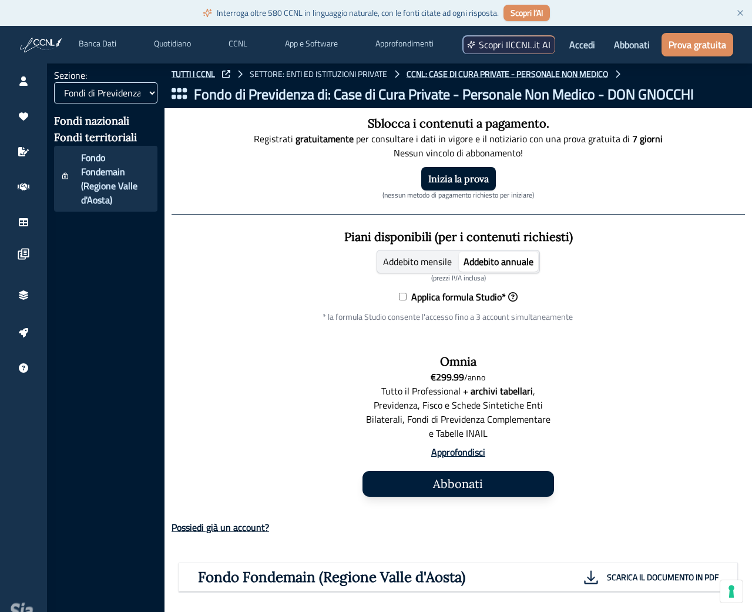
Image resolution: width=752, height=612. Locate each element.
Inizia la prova (458, 179)
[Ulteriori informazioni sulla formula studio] (513, 297)
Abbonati (632, 45)
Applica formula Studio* (456, 297)
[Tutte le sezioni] (179, 94)
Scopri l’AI (527, 12)
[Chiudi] (740, 13)
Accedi (582, 45)
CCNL (238, 43)
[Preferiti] (23, 116)
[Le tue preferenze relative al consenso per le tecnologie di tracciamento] (731, 591)
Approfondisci (458, 452)
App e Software (311, 43)
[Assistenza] (23, 368)
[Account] (23, 81)
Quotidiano (172, 43)
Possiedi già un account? (220, 527)
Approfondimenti (404, 43)
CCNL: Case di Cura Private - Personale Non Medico (507, 74)
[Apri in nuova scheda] (226, 74)
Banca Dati (97, 43)
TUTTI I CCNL (193, 74)
